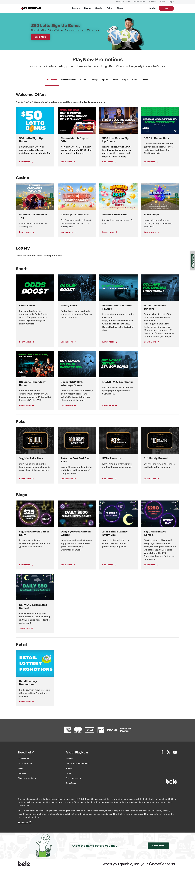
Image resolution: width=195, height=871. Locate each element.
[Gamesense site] (97, 863)
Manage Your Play (123, 2)
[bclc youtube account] (175, 752)
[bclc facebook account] (162, 752)
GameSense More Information (193, 260)
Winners (163, 2)
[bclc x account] (168, 752)
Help (171, 2)
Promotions (152, 2)
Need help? (26, 752)
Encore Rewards (139, 2)
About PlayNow (77, 752)
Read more (24, 822)
